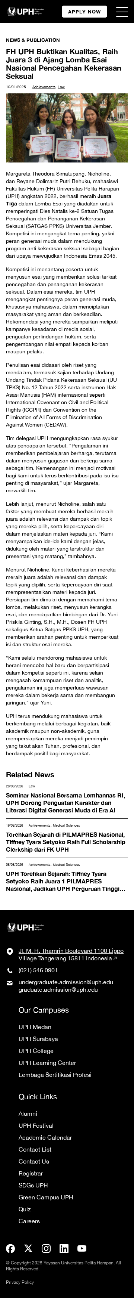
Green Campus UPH (46, 1197)
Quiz (25, 1209)
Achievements (43, 86)
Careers (29, 1221)
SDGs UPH (33, 1185)
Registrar (31, 1173)
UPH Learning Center (47, 1062)
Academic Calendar (45, 1137)
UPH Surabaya (38, 1038)
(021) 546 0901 (38, 970)
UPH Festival (36, 1125)
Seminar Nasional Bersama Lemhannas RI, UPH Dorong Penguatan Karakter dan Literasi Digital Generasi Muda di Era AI (65, 799)
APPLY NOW (84, 12)
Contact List (35, 1149)
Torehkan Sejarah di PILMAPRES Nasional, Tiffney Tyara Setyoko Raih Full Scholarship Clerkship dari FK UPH (66, 837)
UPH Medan (35, 1026)
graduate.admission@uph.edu (58, 989)
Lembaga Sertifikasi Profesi (55, 1074)
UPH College (36, 1050)
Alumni (28, 1113)
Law (61, 86)
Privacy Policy (20, 1282)
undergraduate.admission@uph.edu (66, 982)
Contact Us (34, 1161)
